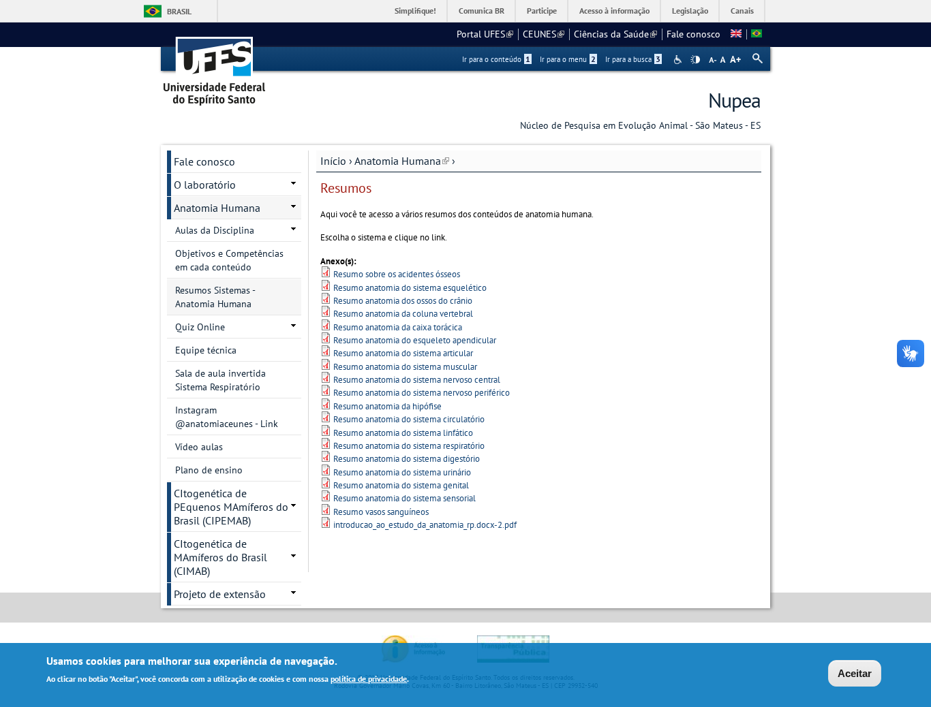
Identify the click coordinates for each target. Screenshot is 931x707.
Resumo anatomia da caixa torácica (397, 327)
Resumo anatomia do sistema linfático (403, 433)
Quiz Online (200, 327)
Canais (742, 10)
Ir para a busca (632, 59)
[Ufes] (215, 66)
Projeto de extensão (220, 594)
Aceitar (855, 673)
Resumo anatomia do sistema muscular (405, 367)
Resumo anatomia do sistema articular (403, 353)
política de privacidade (369, 679)
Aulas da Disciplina (214, 230)
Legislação (690, 10)
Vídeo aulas (199, 447)
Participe (542, 10)
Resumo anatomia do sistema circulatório (409, 419)
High (695, 60)
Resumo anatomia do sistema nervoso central (416, 380)
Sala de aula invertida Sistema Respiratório (220, 380)
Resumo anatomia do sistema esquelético (410, 288)
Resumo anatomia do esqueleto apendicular (414, 340)
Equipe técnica (205, 350)
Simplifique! (415, 10)
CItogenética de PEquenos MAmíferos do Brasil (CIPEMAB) (231, 506)
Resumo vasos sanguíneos (381, 512)
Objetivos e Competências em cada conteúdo (229, 260)
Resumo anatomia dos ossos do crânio (402, 301)
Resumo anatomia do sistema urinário (402, 472)
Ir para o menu (568, 59)
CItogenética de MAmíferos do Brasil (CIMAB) (220, 557)
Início (333, 161)
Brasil (179, 11)
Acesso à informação (614, 10)
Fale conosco (693, 34)
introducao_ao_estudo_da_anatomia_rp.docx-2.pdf (425, 525)
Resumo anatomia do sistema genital (401, 485)
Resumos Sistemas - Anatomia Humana (215, 297)
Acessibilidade (679, 59)
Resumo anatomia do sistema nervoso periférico (421, 392)
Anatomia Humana (401, 161)
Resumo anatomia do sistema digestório (406, 459)
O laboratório (205, 184)
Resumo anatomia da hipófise (387, 406)
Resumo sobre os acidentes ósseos (396, 274)
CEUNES (543, 34)
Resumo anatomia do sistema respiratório (409, 446)
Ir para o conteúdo (496, 59)
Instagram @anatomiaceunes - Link (226, 417)
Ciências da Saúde (615, 34)
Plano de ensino (209, 470)
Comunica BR (481, 10)
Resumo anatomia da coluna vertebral (403, 313)
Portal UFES (485, 34)
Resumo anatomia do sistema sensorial (404, 498)
